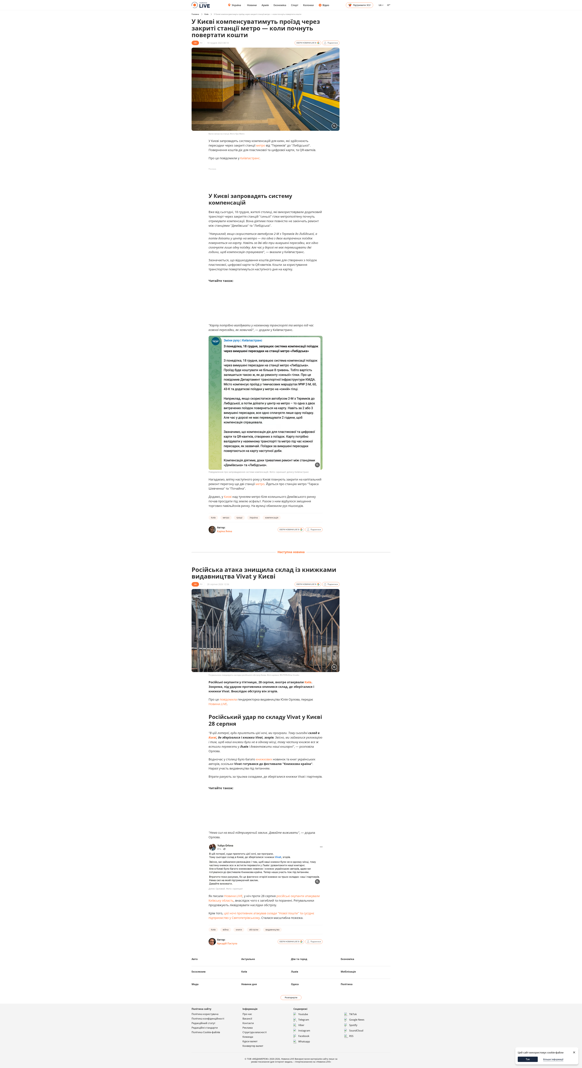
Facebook (303, 1036)
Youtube (303, 1014)
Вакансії (247, 1018)
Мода (195, 984)
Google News (356, 1019)
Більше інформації (553, 1059)
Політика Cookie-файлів (206, 1032)
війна (226, 929)
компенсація (271, 517)
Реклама (247, 1027)
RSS (351, 1036)
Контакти (248, 1023)
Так (528, 1059)
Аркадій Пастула (227, 943)
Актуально (248, 959)
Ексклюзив (199, 971)
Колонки (308, 5)
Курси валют (250, 1041)
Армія (265, 5)
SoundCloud (356, 1030)
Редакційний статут (203, 1023)
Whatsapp (304, 1041)
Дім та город (299, 959)
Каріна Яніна (224, 531)
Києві (228, 497)
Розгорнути (291, 997)
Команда (247, 1036)
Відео (326, 5)
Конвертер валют (252, 1046)
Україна (236, 5)
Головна (195, 14)
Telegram (303, 1019)
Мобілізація (348, 971)
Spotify (353, 1025)
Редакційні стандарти (205, 1027)
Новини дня (249, 984)
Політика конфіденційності (208, 1018)
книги (239, 929)
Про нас (247, 1014)
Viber (301, 1025)
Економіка (280, 5)
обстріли (253, 929)
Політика (347, 984)
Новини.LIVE (218, 704)
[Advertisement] (264, 178)
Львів (294, 971)
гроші (239, 517)
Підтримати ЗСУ (362, 5)
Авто (195, 959)
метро (260, 145)
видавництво (272, 929)
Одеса (295, 984)
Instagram (304, 1030)
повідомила (228, 699)
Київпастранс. (250, 158)
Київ (206, 14)
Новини (252, 5)
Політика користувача (205, 1014)
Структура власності (254, 1032)
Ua (380, 5)
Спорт (294, 5)
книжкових (264, 759)
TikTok (353, 1014)
